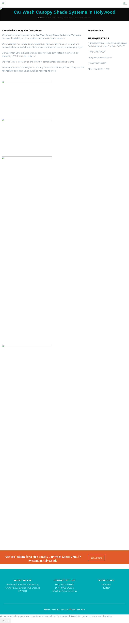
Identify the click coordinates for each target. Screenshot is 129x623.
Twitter (106, 587)
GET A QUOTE (96, 558)
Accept (6, 620)
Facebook (106, 584)
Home (41, 17)
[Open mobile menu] (4, 3)
